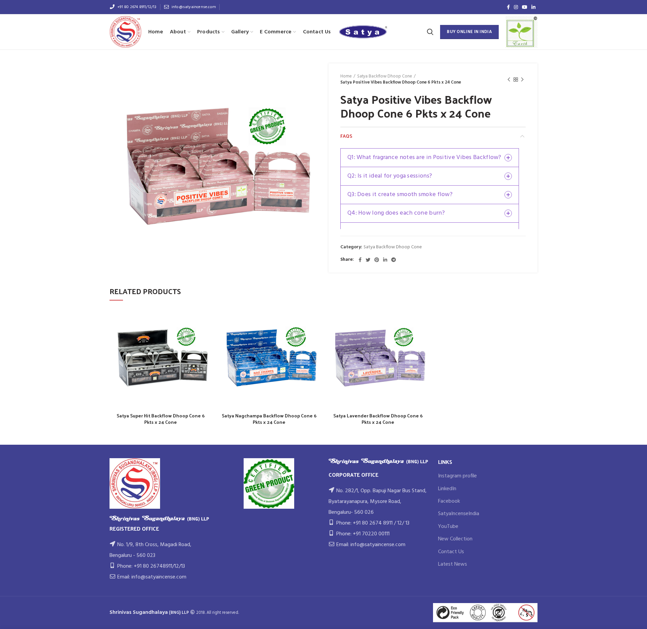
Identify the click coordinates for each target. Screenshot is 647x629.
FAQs (346, 136)
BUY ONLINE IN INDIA (469, 31)
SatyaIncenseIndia (458, 513)
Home (346, 76)
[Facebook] (508, 7)
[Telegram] (393, 259)
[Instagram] (516, 7)
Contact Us (451, 551)
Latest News (452, 564)
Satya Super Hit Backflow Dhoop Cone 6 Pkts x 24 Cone (161, 419)
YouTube (448, 526)
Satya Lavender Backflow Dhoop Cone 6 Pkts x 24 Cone (378, 419)
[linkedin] (533, 7)
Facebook (449, 501)
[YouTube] (524, 7)
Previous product (508, 79)
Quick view (206, 318)
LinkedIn (447, 488)
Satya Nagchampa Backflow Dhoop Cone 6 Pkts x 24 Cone (269, 419)
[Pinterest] (376, 259)
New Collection (455, 539)
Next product (522, 79)
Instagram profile (457, 476)
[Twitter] (368, 259)
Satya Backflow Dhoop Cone (384, 76)
